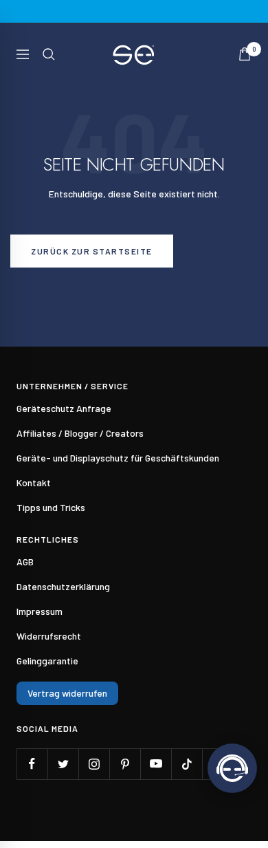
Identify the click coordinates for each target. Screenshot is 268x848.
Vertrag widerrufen (67, 693)
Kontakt (33, 482)
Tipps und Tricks (50, 507)
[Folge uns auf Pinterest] (124, 763)
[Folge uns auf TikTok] (186, 763)
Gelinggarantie (47, 660)
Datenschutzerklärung (63, 586)
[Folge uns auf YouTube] (155, 763)
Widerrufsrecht (48, 636)
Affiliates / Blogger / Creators (80, 433)
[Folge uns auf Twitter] (62, 763)
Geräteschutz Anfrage (63, 408)
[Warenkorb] (245, 54)
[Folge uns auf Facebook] (31, 763)
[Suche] (49, 54)
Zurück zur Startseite (92, 251)
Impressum (39, 611)
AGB (25, 561)
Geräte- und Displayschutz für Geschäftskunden (117, 458)
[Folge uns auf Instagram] (93, 763)
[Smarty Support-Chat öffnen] (232, 768)
